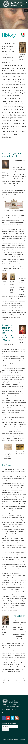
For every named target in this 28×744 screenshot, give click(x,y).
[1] (23, 192)
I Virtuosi (16, 739)
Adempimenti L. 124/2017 (10, 709)
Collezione (22, 739)
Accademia (10, 739)
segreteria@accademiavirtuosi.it (12, 706)
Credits (5, 712)
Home (4, 739)
